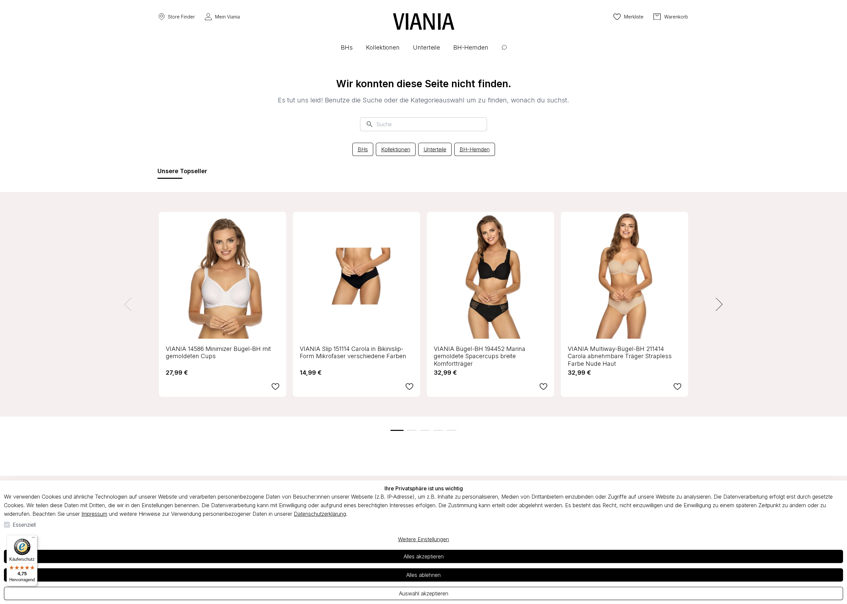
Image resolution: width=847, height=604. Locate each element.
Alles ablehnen (423, 575)
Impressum (94, 513)
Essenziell (24, 524)
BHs (363, 149)
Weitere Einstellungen (423, 539)
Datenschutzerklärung (320, 513)
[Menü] (33, 539)
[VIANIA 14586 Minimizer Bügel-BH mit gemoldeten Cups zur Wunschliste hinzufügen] (275, 386)
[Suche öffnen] (504, 52)
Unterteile (435, 149)
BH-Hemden (475, 149)
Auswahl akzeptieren (423, 593)
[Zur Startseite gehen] (423, 21)
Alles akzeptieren (424, 556)
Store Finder (181, 16)
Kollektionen (395, 149)
